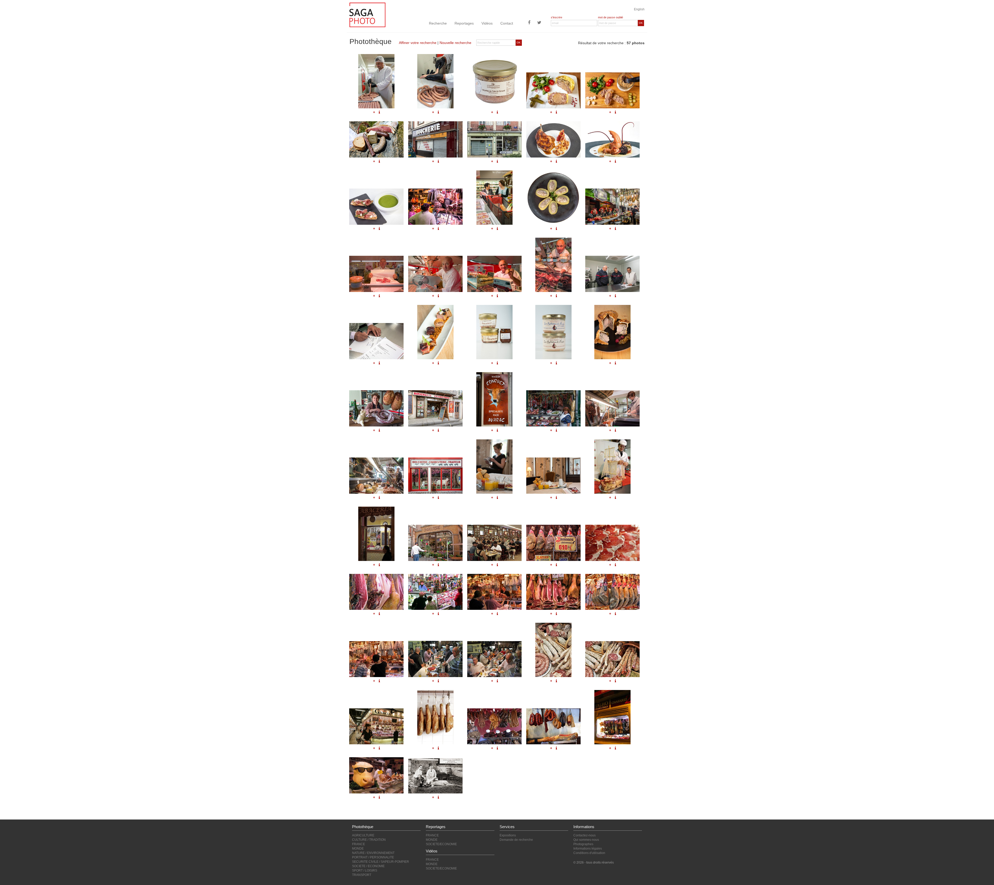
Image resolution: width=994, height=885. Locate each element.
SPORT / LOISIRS (364, 870)
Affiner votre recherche (417, 43)
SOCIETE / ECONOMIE (368, 866)
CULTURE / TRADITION (369, 840)
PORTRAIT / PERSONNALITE (373, 857)
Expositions (508, 835)
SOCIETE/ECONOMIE (441, 844)
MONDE (358, 848)
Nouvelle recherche (455, 43)
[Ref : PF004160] (435, 775)
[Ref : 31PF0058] (376, 726)
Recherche (438, 23)
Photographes (583, 844)
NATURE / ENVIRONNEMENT (373, 853)
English (639, 9)
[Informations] (379, 748)
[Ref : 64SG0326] (435, 717)
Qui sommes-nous (586, 840)
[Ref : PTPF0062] (494, 726)
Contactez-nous (584, 835)
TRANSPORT (361, 875)
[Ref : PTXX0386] (553, 726)
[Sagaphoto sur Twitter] (539, 23)
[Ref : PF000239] (376, 775)
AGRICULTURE (363, 835)
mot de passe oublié (610, 17)
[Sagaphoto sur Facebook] (529, 23)
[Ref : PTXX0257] (612, 717)
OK (641, 22)
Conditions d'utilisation (589, 853)
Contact (506, 23)
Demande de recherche (516, 840)
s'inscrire (556, 17)
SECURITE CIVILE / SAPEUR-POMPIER (380, 862)
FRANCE (358, 844)
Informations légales (587, 848)
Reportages (464, 23)
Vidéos (487, 23)
